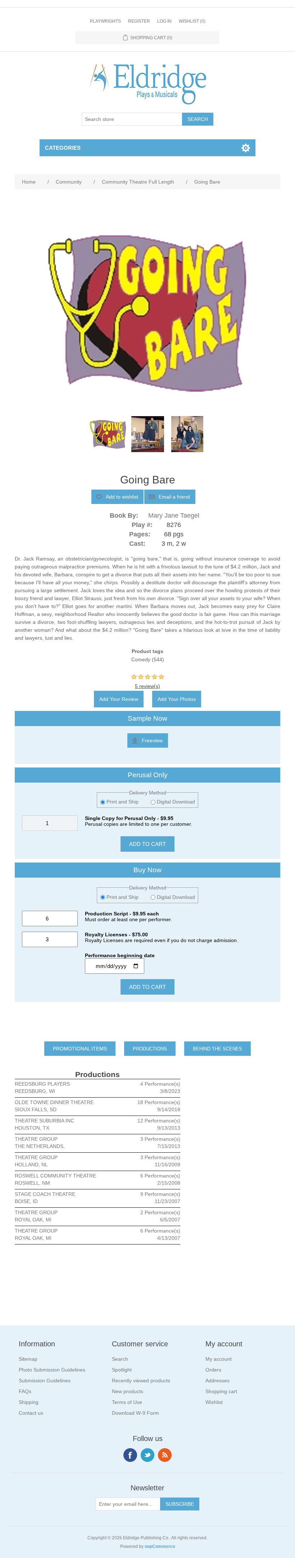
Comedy (140, 659)
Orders (213, 1370)
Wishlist (214, 1402)
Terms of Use (127, 1402)
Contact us (31, 1413)
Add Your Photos (177, 699)
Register (139, 21)
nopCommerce (160, 1546)
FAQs (25, 1391)
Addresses (217, 1380)
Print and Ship (122, 802)
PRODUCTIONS (150, 1049)
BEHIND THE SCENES (217, 1049)
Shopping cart (221, 1391)
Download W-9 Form (135, 1413)
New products (127, 1391)
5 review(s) (147, 686)
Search (120, 1359)
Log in (164, 21)
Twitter (147, 1455)
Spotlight (122, 1370)
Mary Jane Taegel (173, 515)
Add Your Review (118, 699)
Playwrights (105, 21)
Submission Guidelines (45, 1380)
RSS (165, 1455)
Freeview (152, 740)
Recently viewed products (141, 1380)
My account (218, 1359)
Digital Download (175, 802)
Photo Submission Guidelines (52, 1370)
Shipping (28, 1402)
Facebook (130, 1455)
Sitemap (28, 1359)
